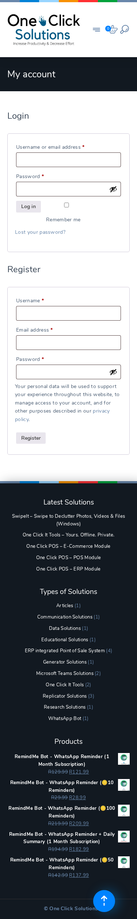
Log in (28, 206)
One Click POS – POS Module (68, 557)
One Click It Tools (65, 685)
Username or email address (61, 147)
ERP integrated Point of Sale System (65, 650)
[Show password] (113, 189)
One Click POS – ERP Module (68, 569)
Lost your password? (40, 232)
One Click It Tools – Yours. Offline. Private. (68, 535)
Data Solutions (65, 628)
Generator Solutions (65, 662)
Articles (64, 605)
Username (40, 300)
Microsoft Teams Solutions (65, 673)
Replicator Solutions (65, 696)
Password (40, 176)
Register (31, 438)
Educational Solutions (64, 639)
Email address (45, 329)
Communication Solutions (64, 617)
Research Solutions (65, 707)
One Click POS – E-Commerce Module (68, 546)
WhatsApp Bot (64, 718)
